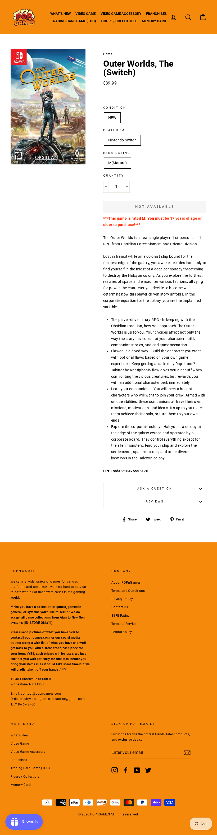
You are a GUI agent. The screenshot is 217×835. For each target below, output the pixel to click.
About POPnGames (126, 582)
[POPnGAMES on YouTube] (137, 770)
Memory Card (154, 21)
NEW (112, 118)
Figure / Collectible (119, 21)
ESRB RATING (117, 153)
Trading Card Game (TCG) (73, 21)
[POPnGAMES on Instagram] (114, 770)
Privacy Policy (122, 599)
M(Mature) (117, 163)
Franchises (156, 14)
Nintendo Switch (122, 140)
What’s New (60, 14)
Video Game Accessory (121, 14)
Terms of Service (123, 624)
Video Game (85, 14)
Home (107, 54)
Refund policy (121, 632)
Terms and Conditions (128, 591)
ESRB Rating (120, 615)
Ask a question (154, 488)
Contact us (119, 607)
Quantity (113, 175)
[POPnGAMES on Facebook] (126, 770)
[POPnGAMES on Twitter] (148, 770)
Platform (114, 130)
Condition (114, 107)
